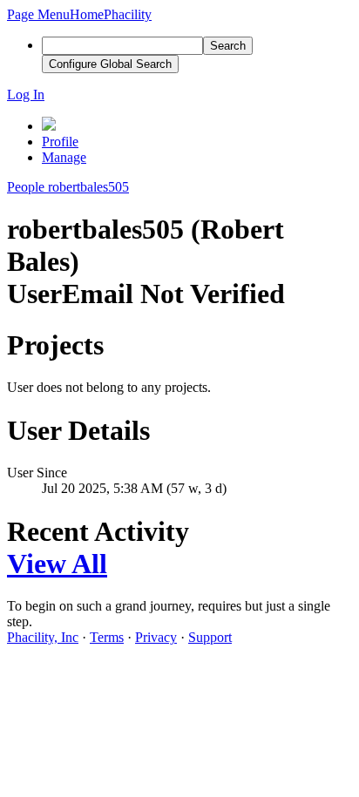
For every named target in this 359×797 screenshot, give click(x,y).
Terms (107, 637)
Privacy (156, 637)
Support (210, 637)
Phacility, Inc (42, 637)
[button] (38, 14)
